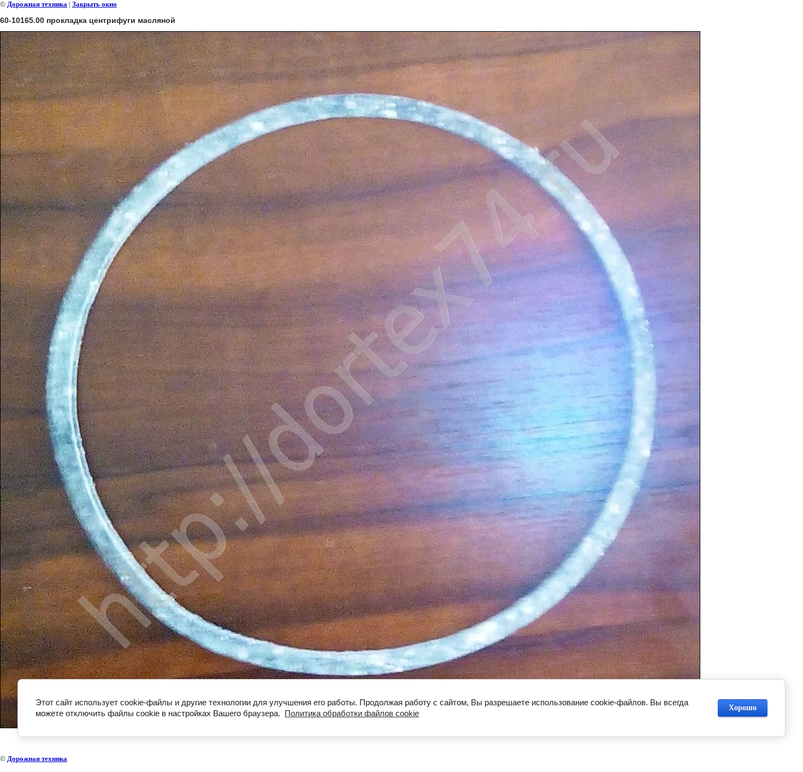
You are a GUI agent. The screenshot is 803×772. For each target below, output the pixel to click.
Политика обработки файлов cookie (352, 713)
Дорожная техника (37, 4)
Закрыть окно (94, 4)
